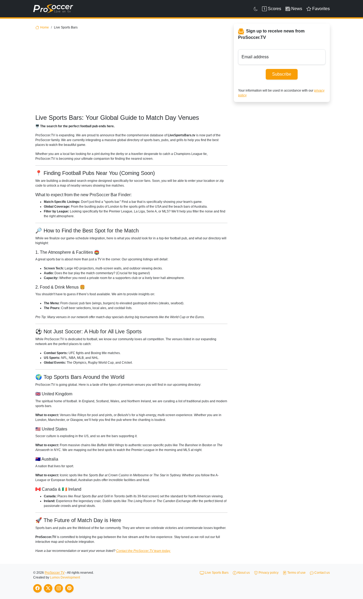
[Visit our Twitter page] (48, 588)
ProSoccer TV (55, 573)
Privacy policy (268, 573)
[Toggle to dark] (256, 9)
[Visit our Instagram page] (58, 588)
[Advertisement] (131, 74)
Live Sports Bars (216, 573)
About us (243, 573)
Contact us (322, 573)
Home (44, 27)
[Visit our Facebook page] (37, 588)
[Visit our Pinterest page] (69, 588)
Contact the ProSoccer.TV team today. (143, 551)
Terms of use (296, 573)
